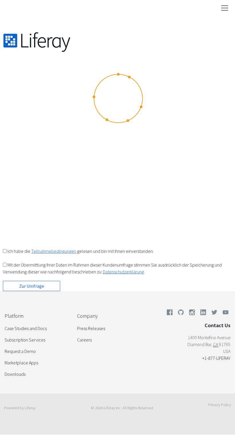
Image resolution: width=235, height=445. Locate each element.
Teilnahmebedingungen (53, 251)
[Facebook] (169, 313)
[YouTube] (224, 313)
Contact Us (217, 325)
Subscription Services (25, 340)
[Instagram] (192, 313)
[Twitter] (214, 313)
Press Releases (91, 328)
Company (87, 316)
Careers (84, 340)
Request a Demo (20, 351)
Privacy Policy (219, 404)
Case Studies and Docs (26, 328)
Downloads (15, 374)
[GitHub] (181, 313)
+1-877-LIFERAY (216, 358)
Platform (14, 316)
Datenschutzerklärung (123, 272)
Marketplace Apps (21, 362)
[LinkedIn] (203, 313)
